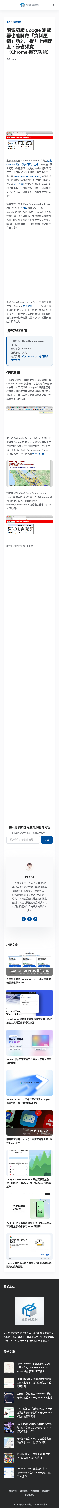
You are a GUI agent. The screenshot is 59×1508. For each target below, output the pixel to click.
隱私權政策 (29, 1495)
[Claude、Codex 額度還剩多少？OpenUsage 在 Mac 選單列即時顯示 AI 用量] (9, 1472)
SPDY (24, 208)
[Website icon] (29, 919)
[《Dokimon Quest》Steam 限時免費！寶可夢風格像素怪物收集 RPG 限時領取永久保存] (9, 1427)
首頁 (8, 22)
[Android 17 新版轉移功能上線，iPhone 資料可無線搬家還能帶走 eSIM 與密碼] (29, 1206)
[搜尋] (54, 5)
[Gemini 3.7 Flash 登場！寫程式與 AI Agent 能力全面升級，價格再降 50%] (29, 1083)
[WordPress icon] (35, 919)
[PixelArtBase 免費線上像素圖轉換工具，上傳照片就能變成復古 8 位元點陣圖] (9, 1383)
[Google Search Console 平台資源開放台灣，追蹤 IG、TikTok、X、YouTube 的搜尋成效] (29, 1163)
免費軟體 (17, 22)
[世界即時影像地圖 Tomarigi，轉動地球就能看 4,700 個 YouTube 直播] (9, 1397)
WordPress (38, 1504)
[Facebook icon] (24, 919)
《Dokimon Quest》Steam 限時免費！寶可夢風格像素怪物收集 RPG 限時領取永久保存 (34, 1427)
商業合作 (46, 1491)
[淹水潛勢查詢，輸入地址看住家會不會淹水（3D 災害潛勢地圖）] (9, 1442)
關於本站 (13, 1491)
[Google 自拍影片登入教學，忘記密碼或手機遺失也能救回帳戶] (29, 1246)
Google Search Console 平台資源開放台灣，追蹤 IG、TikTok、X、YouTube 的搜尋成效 (28, 1183)
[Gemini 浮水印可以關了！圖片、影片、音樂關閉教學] (29, 1043)
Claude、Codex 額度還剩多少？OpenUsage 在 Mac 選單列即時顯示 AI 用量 (34, 1472)
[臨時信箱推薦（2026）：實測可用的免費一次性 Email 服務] (29, 1123)
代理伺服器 (38, 454)
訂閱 (47, 839)
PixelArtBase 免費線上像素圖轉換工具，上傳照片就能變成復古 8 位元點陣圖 (34, 1382)
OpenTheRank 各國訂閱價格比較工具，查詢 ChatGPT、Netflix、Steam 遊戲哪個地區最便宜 (33, 1367)
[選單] (5, 5)
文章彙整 (24, 1491)
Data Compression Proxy (27, 176)
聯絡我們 (35, 1491)
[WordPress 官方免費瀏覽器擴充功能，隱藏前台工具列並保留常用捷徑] (29, 1003)
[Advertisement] (29, 95)
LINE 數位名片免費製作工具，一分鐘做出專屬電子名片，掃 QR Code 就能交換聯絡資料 (34, 1412)
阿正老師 (18, 184)
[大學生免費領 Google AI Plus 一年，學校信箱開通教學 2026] (29, 962)
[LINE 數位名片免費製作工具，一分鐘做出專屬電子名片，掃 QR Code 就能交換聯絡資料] (9, 1412)
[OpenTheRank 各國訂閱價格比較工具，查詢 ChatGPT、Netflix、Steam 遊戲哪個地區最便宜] (9, 1367)
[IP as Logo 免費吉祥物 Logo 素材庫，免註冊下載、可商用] (9, 1458)
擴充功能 (28, 306)
